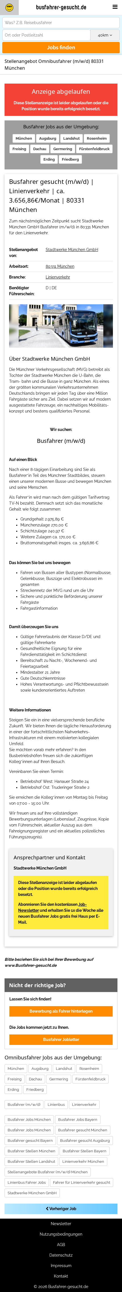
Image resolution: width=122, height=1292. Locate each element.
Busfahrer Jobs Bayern (77, 1119)
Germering (62, 149)
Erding (49, 159)
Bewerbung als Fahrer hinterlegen (61, 1011)
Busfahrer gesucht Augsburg (85, 1140)
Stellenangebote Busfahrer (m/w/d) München (48, 1172)
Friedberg (70, 159)
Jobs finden (61, 47)
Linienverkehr (58, 277)
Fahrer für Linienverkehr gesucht (81, 1182)
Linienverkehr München (83, 1161)
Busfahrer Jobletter (61, 1039)
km (104, 35)
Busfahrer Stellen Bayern (84, 1151)
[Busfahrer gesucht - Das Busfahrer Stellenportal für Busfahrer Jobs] (9, 7)
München (24, 138)
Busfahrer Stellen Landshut (31, 1161)
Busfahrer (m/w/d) (24, 1104)
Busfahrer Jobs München (29, 1119)
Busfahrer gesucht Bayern (30, 1140)
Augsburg (47, 138)
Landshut (71, 138)
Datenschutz (61, 1255)
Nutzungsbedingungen (61, 1234)
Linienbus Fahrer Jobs (27, 1182)
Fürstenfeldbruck (94, 149)
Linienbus (56, 1104)
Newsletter (61, 1223)
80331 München (60, 266)
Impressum (61, 1265)
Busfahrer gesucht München (82, 1130)
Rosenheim (97, 138)
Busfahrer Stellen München (31, 1151)
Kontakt (61, 1276)
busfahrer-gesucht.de (61, 7)
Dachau (39, 149)
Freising (19, 149)
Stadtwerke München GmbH (72, 249)
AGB (61, 1244)
